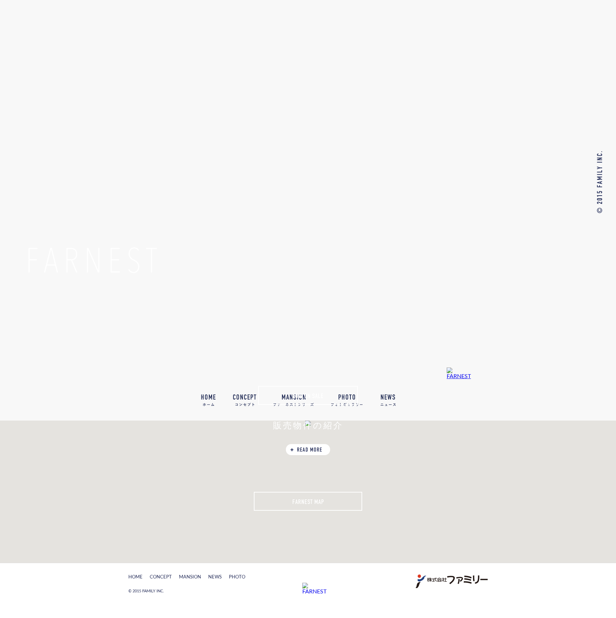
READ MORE (308, 449)
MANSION (190, 577)
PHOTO (237, 577)
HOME (208, 400)
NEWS (388, 400)
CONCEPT (161, 577)
